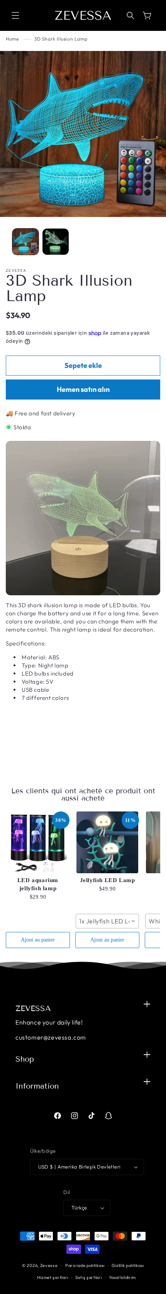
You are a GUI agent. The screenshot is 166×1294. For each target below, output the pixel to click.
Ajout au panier (38, 940)
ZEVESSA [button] (33, 1008)
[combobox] (107, 921)
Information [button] (37, 1086)
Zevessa (49, 1265)
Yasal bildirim (122, 1277)
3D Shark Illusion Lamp (60, 39)
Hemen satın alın (83, 389)
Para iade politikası (85, 1265)
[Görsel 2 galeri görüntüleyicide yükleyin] (55, 242)
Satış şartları (88, 1277)
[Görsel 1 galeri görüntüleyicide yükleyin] (25, 242)
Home (12, 39)
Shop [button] (24, 1059)
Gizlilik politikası (128, 1265)
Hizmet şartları (53, 1277)
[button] (15, 15)
